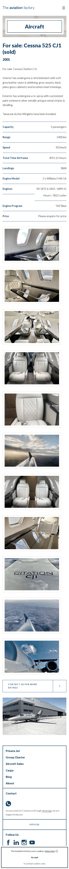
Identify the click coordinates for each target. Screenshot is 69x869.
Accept (34, 857)
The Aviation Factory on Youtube (32, 842)
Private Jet (13, 751)
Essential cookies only (34, 863)
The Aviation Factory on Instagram (24, 842)
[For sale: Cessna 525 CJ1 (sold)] (32, 245)
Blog (9, 776)
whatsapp (47, 810)
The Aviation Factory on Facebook (8, 842)
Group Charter (15, 757)
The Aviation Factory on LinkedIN (16, 842)
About (10, 783)
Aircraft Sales (15, 763)
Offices (34, 824)
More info (50, 851)
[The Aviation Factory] (18, 8)
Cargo (10, 770)
